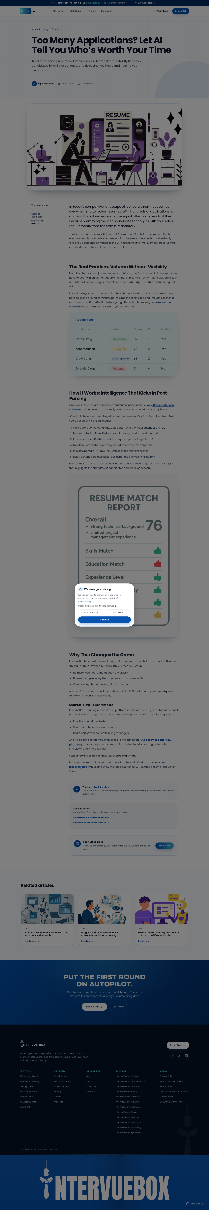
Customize (118, 612)
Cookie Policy (84, 601)
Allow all (104, 619)
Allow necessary (91, 612)
